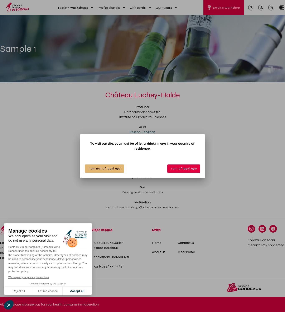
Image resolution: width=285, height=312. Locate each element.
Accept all (77, 291)
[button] (9, 305)
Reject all (19, 291)
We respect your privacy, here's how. (28, 277)
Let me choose (48, 291)
